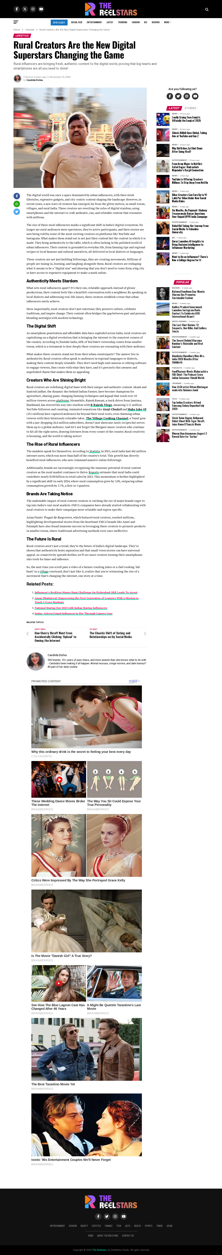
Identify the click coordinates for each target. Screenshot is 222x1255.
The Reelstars (99, 1250)
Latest (110, 22)
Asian (169, 1225)
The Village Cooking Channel (107, 418)
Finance (108, 1225)
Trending (122, 22)
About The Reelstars (107, 1235)
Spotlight (59, 22)
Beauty (84, 1225)
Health (137, 1225)
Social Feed (76, 22)
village (44, 571)
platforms (62, 400)
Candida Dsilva (34, 80)
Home (90, 1235)
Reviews (156, 22)
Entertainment (94, 22)
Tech (118, 1225)
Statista (95, 451)
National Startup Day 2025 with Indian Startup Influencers (71, 608)
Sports (148, 1225)
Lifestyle (96, 1225)
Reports (94, 472)
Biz (145, 22)
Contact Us (128, 1235)
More (166, 22)
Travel (159, 1225)
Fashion (136, 22)
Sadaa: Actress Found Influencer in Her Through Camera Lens (73, 613)
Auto (127, 1225)
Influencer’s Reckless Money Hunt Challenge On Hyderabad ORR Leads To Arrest (86, 592)
